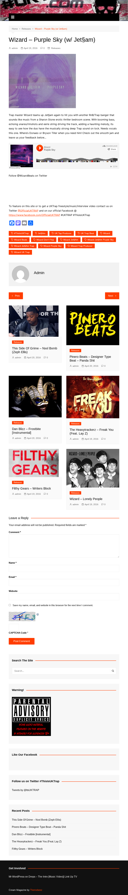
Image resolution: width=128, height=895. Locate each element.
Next (110, 295)
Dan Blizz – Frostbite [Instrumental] (31, 834)
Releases (55, 48)
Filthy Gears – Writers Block (31, 488)
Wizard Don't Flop (45, 239)
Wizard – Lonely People (86, 499)
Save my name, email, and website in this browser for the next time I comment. (53, 605)
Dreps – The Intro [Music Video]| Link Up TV (53, 876)
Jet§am (41, 233)
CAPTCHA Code (18, 632)
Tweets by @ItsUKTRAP (25, 790)
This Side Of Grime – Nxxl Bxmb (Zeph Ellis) (36, 819)
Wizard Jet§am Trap (24, 246)
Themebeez (36, 890)
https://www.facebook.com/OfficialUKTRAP (34, 215)
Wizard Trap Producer (81, 246)
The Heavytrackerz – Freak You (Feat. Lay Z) (37, 841)
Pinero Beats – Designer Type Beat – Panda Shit (39, 827)
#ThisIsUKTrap (21, 233)
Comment (15, 532)
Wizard (106, 233)
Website (13, 591)
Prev (17, 295)
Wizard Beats (20, 239)
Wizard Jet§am (70, 239)
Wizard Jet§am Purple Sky (100, 239)
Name (13, 562)
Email (12, 577)
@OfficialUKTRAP (28, 210)
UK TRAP (18, 5)
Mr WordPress (17, 876)
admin (15, 48)
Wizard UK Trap (22, 252)
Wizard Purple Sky (52, 246)
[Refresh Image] (37, 613)
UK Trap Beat (87, 233)
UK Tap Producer (63, 233)
